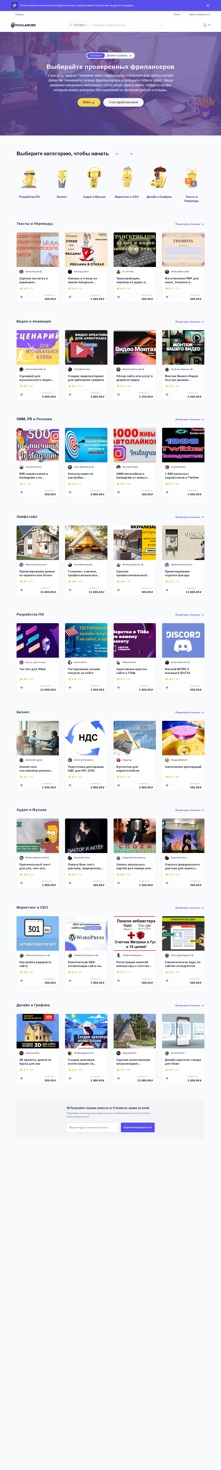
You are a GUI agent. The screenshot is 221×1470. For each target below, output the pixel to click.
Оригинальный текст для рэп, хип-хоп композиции (35, 866)
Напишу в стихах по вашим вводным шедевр (82, 280)
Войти (177, 14)
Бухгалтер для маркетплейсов (128, 768)
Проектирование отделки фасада (177, 573)
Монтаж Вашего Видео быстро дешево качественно (181, 378)
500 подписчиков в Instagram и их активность (33, 475)
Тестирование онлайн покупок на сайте (84, 671)
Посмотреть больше (188, 224)
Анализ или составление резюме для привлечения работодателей (35, 768)
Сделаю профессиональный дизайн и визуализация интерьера (133, 573)
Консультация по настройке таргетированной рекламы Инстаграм (83, 475)
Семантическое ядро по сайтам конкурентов (183, 964)
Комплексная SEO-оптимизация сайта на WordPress (84, 964)
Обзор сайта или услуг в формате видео (134, 378)
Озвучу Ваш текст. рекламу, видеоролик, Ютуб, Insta (84, 866)
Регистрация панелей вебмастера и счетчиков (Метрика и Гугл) (134, 964)
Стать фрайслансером (123, 102)
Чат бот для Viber (32, 669)
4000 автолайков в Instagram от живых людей (131, 475)
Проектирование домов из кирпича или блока (37, 573)
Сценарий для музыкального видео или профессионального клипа (35, 378)
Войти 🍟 (89, 102)
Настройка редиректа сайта (35, 964)
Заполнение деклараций (183, 767)
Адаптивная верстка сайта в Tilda (131, 671)
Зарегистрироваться (199, 14)
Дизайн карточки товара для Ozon (183, 1061)
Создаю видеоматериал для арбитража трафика (86, 378)
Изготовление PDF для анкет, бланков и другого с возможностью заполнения (182, 280)
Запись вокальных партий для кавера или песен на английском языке (133, 866)
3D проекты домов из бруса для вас (35, 1061)
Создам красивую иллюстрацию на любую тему (81, 1061)
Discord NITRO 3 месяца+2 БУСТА (177, 671)
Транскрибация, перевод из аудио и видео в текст (130, 280)
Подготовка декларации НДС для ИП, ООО (86, 768)
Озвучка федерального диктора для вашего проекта (182, 866)
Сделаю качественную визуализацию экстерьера (133, 1061)
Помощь (19, 14)
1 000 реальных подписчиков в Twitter (182, 475)
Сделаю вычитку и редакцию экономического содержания (33, 280)
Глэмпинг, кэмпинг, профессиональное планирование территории (82, 573)
